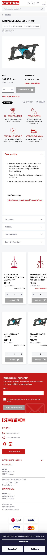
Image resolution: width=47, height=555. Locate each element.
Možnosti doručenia (32, 83)
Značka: (7, 32)
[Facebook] (4, 443)
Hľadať (42, 9)
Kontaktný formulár (14, 451)
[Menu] (44, 3)
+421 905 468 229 (13, 437)
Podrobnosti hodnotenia (31, 26)
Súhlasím (35, 549)
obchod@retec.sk (13, 433)
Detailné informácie (9, 96)
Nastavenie (23, 542)
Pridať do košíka (23, 90)
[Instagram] (10, 443)
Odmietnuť (12, 549)
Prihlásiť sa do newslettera (14, 407)
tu (43, 536)
